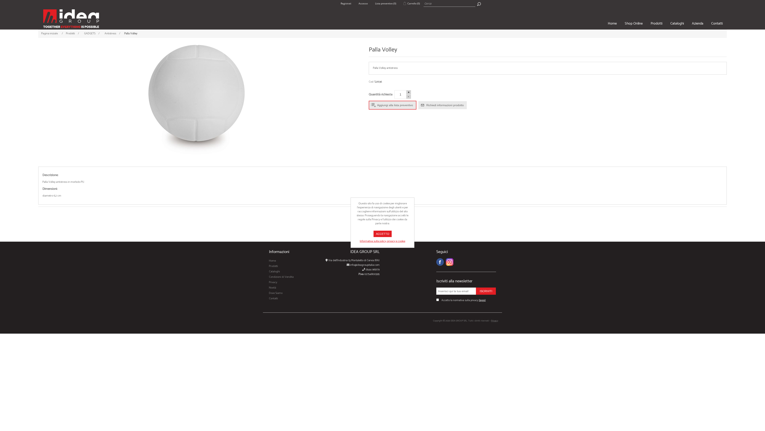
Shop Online (634, 24)
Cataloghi (677, 24)
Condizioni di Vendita (281, 277)
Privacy (273, 282)
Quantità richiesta (380, 94)
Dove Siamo (275, 293)
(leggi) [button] (482, 300)
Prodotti (656, 24)
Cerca (479, 4)
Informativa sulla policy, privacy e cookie (382, 241)
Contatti (717, 24)
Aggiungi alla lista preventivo (395, 105)
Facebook (440, 262)
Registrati (346, 3)
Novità (272, 288)
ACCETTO (382, 233)
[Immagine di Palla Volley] (196, 100)
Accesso (363, 3)
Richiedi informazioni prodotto (445, 105)
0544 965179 (372, 269)
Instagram (449, 262)
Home (612, 24)
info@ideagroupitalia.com (364, 265)
